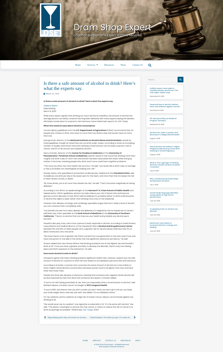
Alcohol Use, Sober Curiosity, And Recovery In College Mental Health (164, 133)
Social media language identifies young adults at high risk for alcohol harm (164, 195)
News (123, 65)
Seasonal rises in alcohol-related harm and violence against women (165, 105)
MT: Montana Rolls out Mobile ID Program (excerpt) (163, 119)
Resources (109, 65)
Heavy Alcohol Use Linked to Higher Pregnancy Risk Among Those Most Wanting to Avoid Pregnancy (165, 148)
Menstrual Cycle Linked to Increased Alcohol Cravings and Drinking (163, 225)
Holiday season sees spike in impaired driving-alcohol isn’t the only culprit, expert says (164, 90)
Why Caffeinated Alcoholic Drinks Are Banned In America (164, 180)
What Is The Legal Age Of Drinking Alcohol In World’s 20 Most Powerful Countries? (165, 164)
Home (78, 65)
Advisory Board (50, 105)
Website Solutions (117, 346)
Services (91, 65)
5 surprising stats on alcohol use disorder (164, 210)
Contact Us (137, 65)
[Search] (180, 79)
